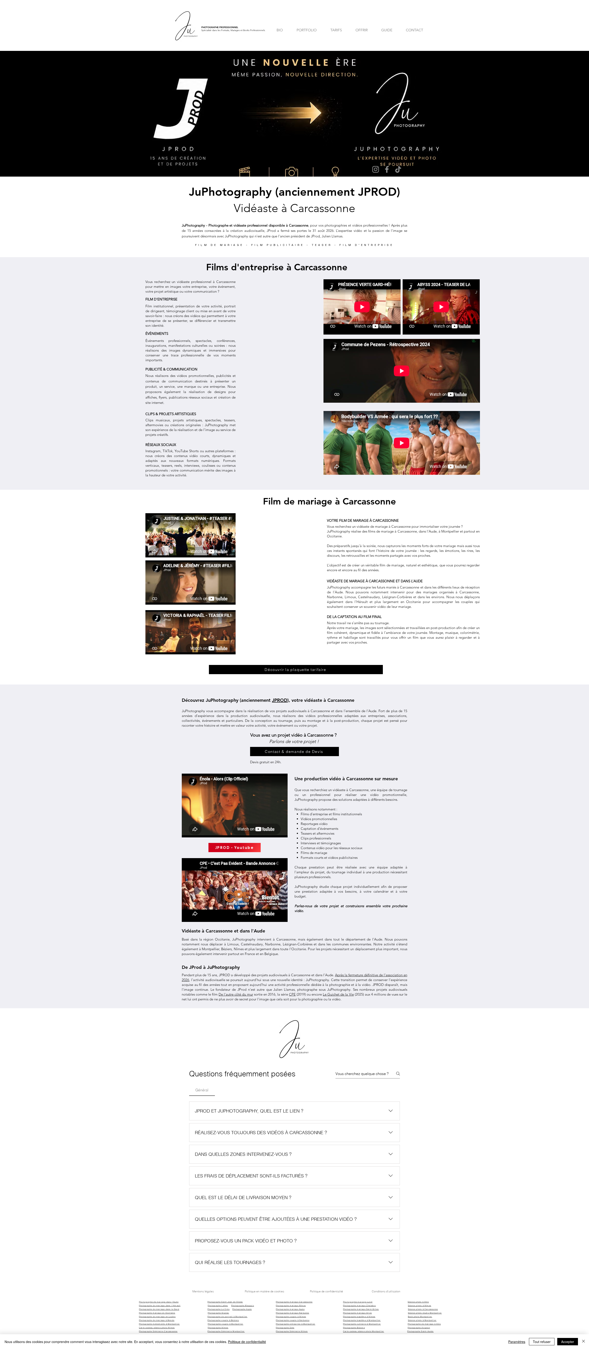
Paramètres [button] (516, 1341)
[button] (197, 1148)
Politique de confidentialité (247, 1341)
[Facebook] (386, 169)
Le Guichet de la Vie (338, 994)
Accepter (567, 1341)
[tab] (202, 1090)
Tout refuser (542, 1341)
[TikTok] (398, 169)
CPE (292, 994)
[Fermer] (583, 1341)
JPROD (279, 700)
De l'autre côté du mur (236, 994)
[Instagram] (375, 169)
